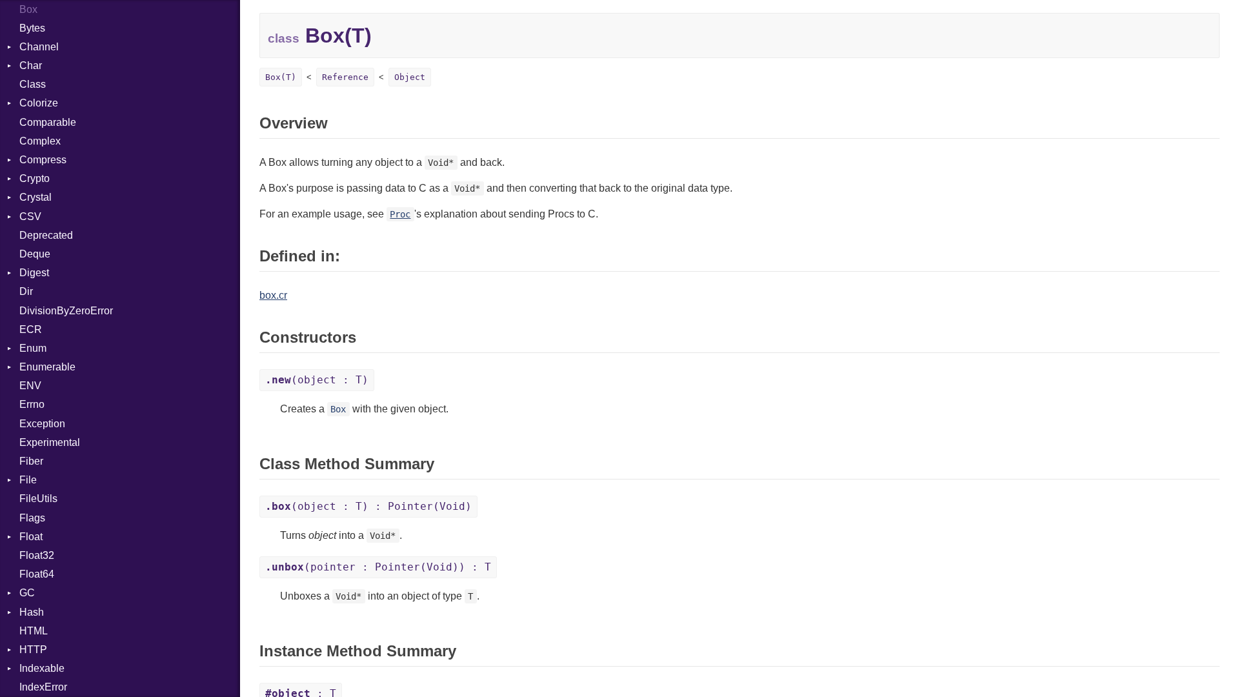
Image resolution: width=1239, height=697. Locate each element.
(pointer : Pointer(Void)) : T (378, 567)
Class (32, 84)
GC (27, 592)
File (28, 479)
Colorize (38, 102)
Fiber (31, 461)
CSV (30, 216)
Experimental (49, 442)
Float (31, 536)
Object (409, 77)
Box (28, 9)
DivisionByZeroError (66, 310)
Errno (32, 404)
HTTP (33, 649)
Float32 (36, 555)
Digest (34, 272)
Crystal (35, 197)
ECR (30, 329)
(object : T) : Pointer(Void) (368, 506)
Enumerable (47, 366)
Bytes (32, 28)
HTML (33, 630)
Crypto (34, 178)
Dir (26, 291)
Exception (42, 423)
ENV (30, 385)
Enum (32, 348)
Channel (39, 46)
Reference (345, 77)
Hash (31, 612)
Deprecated (46, 235)
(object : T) (316, 380)
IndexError (43, 687)
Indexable (42, 668)
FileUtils (38, 498)
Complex (40, 141)
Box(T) (280, 77)
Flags (32, 517)
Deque (34, 253)
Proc (400, 214)
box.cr (273, 295)
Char (30, 65)
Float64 (36, 574)
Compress (42, 159)
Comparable (47, 122)
